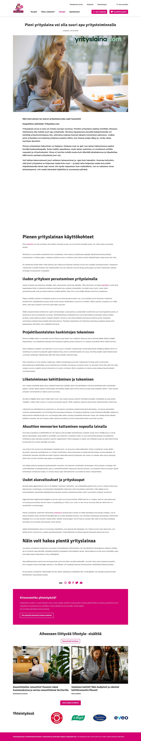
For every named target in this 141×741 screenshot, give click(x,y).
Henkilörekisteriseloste (33, 737)
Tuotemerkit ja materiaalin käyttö (54, 737)
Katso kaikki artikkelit (70, 703)
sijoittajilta (105, 285)
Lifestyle (62, 12)
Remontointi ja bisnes (70, 641)
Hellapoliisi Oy (71, 737)
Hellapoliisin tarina (76, 4)
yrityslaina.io (58, 513)
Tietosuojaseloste (19, 737)
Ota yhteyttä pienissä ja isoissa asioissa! (37, 615)
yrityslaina (30, 244)
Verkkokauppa (102, 4)
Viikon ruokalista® (48, 12)
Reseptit (34, 12)
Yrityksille (90, 4)
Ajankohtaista (74, 12)
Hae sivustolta (123, 4)
